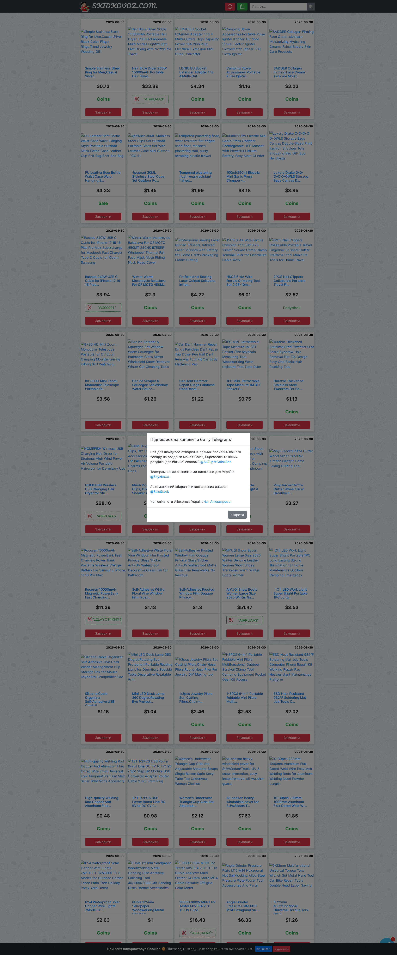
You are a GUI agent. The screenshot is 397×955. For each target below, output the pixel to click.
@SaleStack (159, 491)
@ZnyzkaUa (159, 477)
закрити (237, 515)
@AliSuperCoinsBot (215, 462)
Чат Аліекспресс (216, 501)
